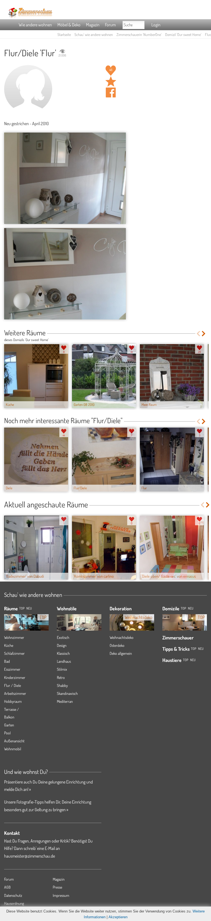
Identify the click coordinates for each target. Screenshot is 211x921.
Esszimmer (12, 669)
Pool (7, 733)
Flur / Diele (12, 685)
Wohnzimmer (14, 637)
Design (61, 645)
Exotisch (63, 637)
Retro (61, 677)
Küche (8, 645)
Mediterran (65, 701)
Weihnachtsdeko (122, 637)
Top (183, 608)
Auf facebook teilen (110, 92)
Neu (190, 608)
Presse (57, 887)
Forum (110, 24)
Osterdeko (117, 645)
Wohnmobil (12, 748)
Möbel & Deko (68, 24)
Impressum (61, 895)
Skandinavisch (67, 693)
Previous (198, 333)
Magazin (92, 24)
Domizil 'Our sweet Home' (183, 34)
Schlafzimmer (14, 653)
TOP (21, 608)
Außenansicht (14, 741)
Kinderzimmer (14, 677)
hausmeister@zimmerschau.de (29, 856)
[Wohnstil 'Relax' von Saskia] (79, 622)
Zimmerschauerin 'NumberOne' (139, 34)
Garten (9, 725)
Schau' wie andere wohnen (93, 34)
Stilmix (62, 669)
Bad (7, 661)
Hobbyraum (13, 701)
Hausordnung (14, 903)
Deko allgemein (121, 653)
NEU (29, 608)
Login (155, 24)
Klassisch (63, 653)
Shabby (62, 685)
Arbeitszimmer (15, 693)
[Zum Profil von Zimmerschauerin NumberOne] (28, 89)
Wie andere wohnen (35, 24)
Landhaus (64, 661)
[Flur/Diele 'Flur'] (65, 178)
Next (204, 333)
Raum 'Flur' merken (110, 81)
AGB (7, 887)
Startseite (64, 34)
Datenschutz (13, 895)
